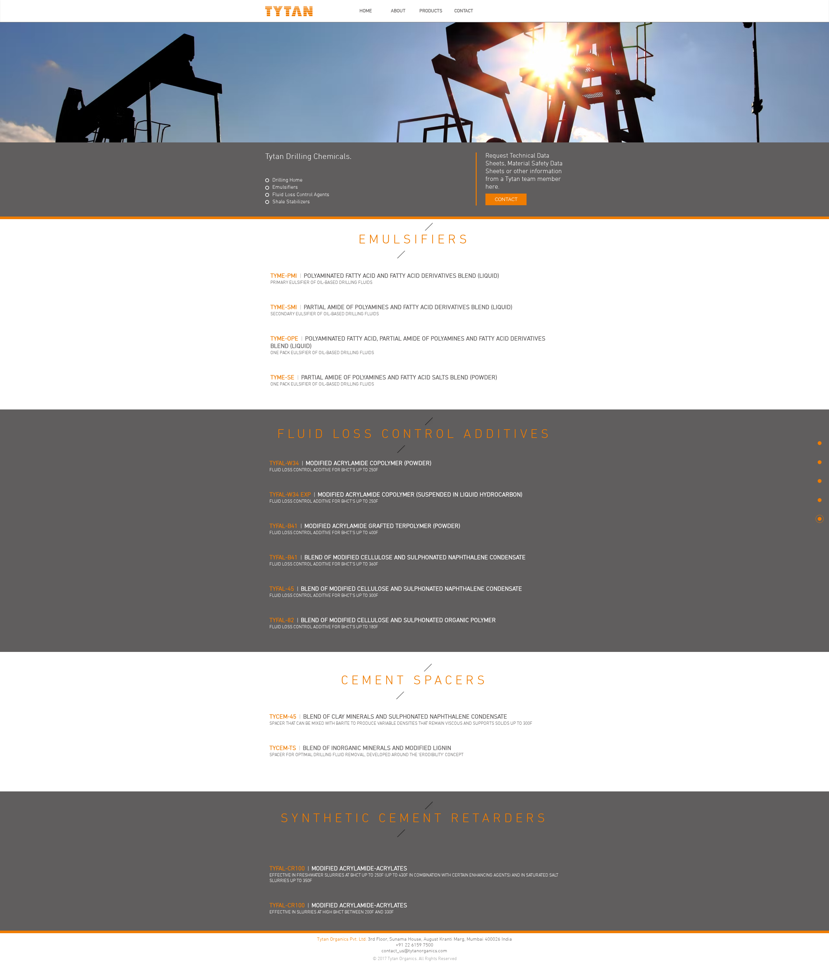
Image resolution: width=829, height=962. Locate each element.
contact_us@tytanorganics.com (414, 951)
